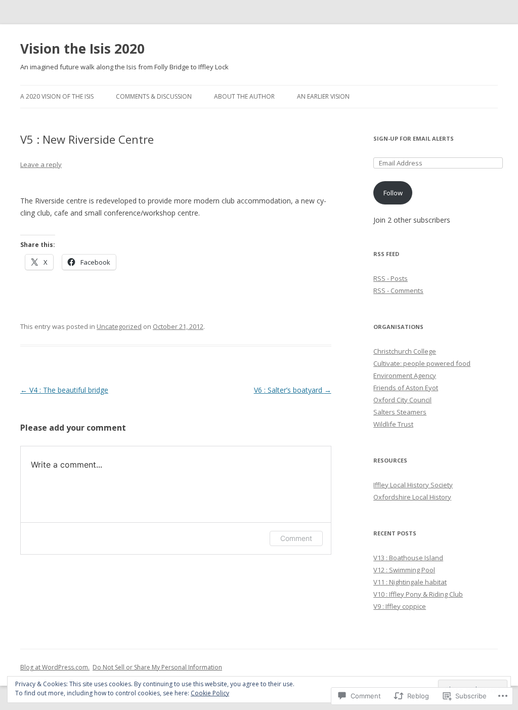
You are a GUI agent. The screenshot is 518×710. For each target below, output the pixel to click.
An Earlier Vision (323, 96)
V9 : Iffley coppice (399, 606)
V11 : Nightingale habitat (410, 582)
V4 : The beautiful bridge (64, 390)
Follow (393, 192)
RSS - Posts (390, 278)
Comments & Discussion (154, 96)
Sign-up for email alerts (413, 138)
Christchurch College (404, 351)
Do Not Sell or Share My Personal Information (157, 667)
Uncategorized (119, 326)
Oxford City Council (402, 399)
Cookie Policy (210, 693)
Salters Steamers (399, 411)
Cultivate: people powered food (421, 363)
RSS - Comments (398, 290)
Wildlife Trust (393, 424)
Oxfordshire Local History (412, 497)
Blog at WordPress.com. (55, 667)
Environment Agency (404, 375)
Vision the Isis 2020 (82, 48)
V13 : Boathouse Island (408, 557)
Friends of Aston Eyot (405, 387)
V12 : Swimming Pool (404, 569)
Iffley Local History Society (413, 484)
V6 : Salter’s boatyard (292, 390)
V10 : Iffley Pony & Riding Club (418, 594)
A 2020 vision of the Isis (57, 96)
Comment (296, 538)
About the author (244, 96)
